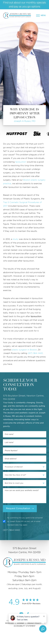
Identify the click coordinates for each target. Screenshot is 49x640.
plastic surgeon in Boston (24, 350)
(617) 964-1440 (35, 353)
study (15, 239)
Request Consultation (18, 508)
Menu (43, 15)
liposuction (20, 162)
